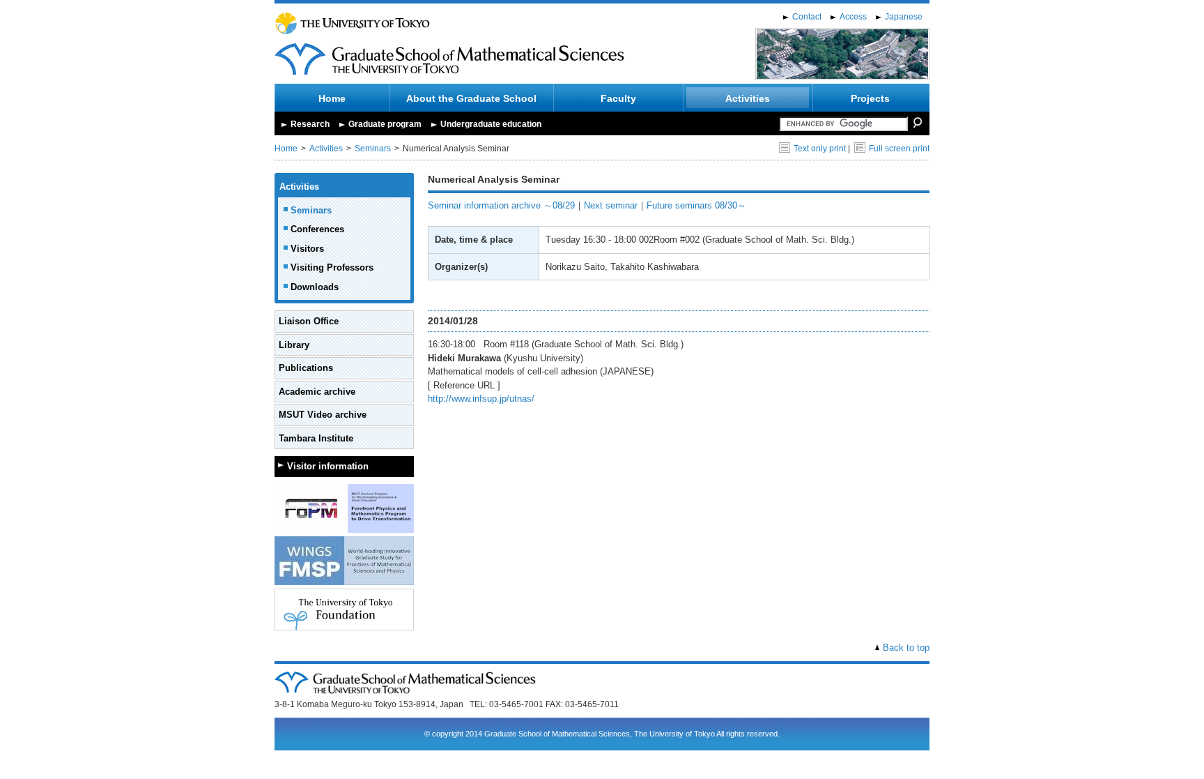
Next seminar (611, 205)
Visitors (307, 248)
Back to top (906, 647)
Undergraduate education (490, 124)
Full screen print (899, 148)
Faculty (618, 98)
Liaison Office (309, 321)
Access (853, 17)
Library (294, 345)
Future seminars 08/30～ (696, 205)
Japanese (904, 17)
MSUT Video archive (322, 414)
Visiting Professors (332, 267)
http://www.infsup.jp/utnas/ (481, 398)
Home (332, 98)
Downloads (315, 287)
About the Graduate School (471, 98)
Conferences (317, 229)
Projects (870, 98)
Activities (747, 98)
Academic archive (317, 391)
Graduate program (385, 124)
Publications (306, 368)
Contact (806, 17)
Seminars (373, 148)
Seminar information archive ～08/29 (501, 205)
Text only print (820, 148)
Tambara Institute (316, 438)
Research (310, 124)
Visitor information (328, 466)
